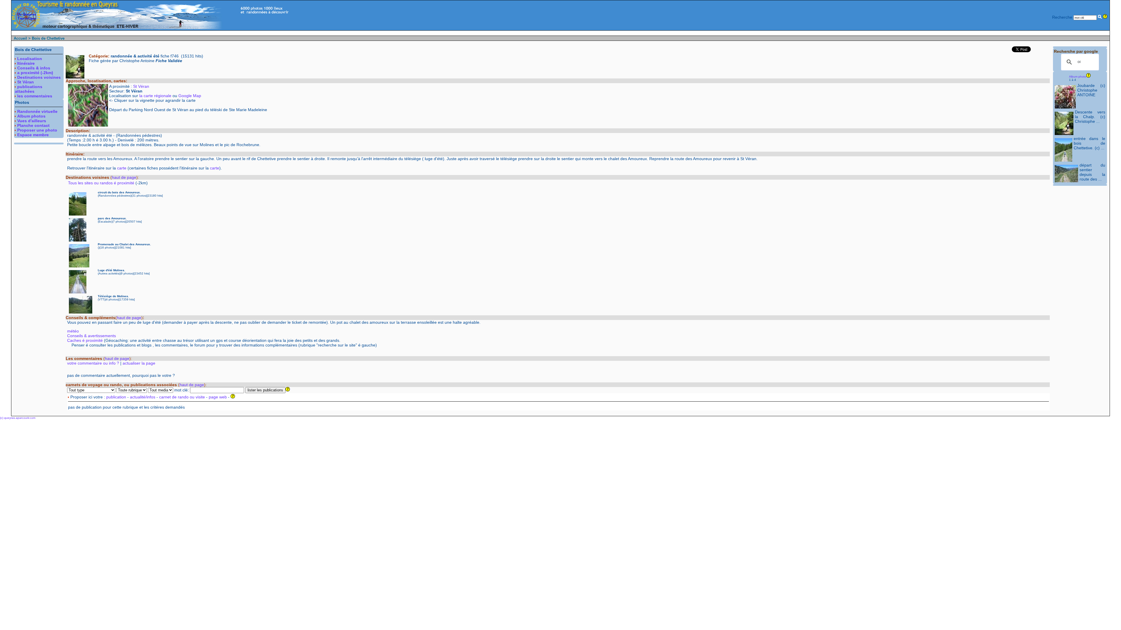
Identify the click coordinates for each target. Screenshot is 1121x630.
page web (218, 397)
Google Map (189, 95)
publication (116, 397)
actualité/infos (142, 397)
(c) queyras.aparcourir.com (17, 417)
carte (121, 168)
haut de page (124, 177)
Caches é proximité (85, 340)
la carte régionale (155, 95)
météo (73, 331)
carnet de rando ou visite (182, 397)
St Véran (141, 86)
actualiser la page (139, 363)
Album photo (1077, 76)
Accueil (20, 38)
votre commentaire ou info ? (93, 363)
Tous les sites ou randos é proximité (101, 183)
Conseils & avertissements (91, 335)
